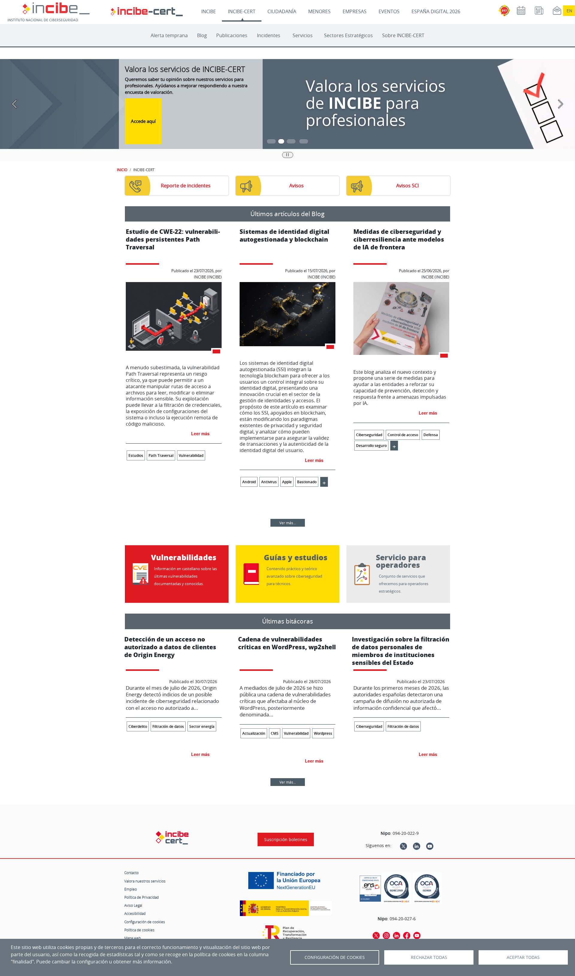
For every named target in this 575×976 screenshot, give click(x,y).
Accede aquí (143, 121)
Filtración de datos (168, 726)
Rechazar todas (429, 957)
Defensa (430, 434)
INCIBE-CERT (241, 11)
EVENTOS (389, 11)
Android (249, 481)
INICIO (122, 169)
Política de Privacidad (141, 897)
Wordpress (323, 733)
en (569, 10)
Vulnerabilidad (191, 455)
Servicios (303, 35)
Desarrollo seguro (371, 445)
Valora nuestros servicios (145, 881)
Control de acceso (403, 434)
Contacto (131, 872)
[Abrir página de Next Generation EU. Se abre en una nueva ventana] (285, 883)
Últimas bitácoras (287, 621)
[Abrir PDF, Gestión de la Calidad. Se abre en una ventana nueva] (427, 888)
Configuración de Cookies (335, 957)
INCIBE (208, 11)
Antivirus (269, 481)
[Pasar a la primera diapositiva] (271, 141)
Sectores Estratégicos (348, 35)
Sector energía (201, 726)
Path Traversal (161, 455)
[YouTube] (429, 846)
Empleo (130, 889)
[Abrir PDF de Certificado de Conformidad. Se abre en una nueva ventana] (370, 887)
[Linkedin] (416, 846)
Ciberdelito (137, 726)
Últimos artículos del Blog (287, 214)
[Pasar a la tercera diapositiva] (291, 141)
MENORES (319, 11)
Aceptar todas (523, 957)
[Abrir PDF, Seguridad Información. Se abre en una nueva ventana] (396, 888)
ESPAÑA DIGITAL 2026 (435, 11)
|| (287, 154)
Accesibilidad (135, 913)
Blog (202, 35)
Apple (287, 481)
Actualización (253, 733)
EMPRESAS (355, 11)
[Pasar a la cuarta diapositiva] (303, 141)
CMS (275, 733)
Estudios (135, 455)
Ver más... (287, 522)
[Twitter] (403, 846)
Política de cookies (139, 929)
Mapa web (132, 938)
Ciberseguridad (369, 434)
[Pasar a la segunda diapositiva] (281, 141)
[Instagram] (386, 935)
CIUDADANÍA (281, 11)
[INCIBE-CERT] (172, 837)
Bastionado (307, 481)
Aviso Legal (133, 905)
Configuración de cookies (144, 921)
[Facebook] (406, 935)
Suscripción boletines (285, 839)
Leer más (200, 433)
